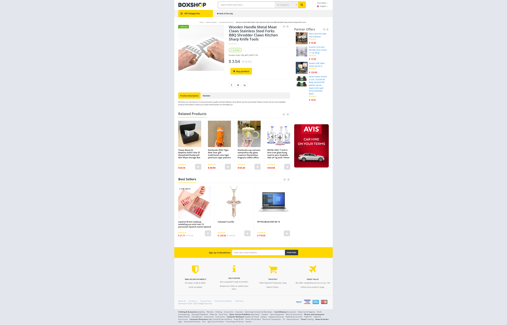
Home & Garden (211, 22)
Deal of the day (226, 13)
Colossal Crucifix (226, 221)
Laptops (263, 317)
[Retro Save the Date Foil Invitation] (302, 38)
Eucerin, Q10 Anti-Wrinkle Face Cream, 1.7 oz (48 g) (318, 50)
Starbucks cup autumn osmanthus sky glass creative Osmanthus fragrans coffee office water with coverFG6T (249, 155)
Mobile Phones (184, 317)
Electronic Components (272, 319)
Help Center (234, 278)
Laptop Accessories (276, 317)
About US (182, 301)
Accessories (228, 312)
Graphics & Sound (251, 317)
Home (201, 22)
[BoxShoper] (192, 4)
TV (284, 319)
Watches (210, 312)
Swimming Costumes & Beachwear (259, 312)
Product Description (189, 95)
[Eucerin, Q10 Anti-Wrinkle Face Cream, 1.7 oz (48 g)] (302, 51)
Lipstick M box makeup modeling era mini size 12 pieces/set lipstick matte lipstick (194, 224)
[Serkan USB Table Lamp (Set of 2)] (302, 67)
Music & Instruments (294, 314)
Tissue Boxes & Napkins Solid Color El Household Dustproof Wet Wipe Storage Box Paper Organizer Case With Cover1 (189, 156)
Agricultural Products (216, 322)
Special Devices (293, 319)
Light (180, 322)
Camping (310, 319)
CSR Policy (239, 301)
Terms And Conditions (223, 301)
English (323, 6)
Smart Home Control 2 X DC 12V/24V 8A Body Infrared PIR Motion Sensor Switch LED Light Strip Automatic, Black (318, 85)
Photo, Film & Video (253, 319)
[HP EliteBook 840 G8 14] (273, 202)
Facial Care (223, 314)
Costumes (239, 312)
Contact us (193, 301)
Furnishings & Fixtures (235, 322)
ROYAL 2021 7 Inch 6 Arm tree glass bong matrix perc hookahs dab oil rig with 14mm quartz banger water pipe (278, 156)
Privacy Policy (205, 301)
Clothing (218, 312)
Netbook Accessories (294, 317)
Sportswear (255, 314)
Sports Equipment (277, 314)
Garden (249, 322)
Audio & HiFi (239, 319)
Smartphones (197, 317)
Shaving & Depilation (200, 314)
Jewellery (201, 312)
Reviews (206, 95)
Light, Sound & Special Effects (220, 319)
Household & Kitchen (226, 22)
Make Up (213, 314)
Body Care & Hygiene (306, 312)
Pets (204, 322)
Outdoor (265, 314)
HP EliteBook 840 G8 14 (268, 221)
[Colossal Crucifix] (234, 202)
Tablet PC (308, 317)
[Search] (301, 5)
